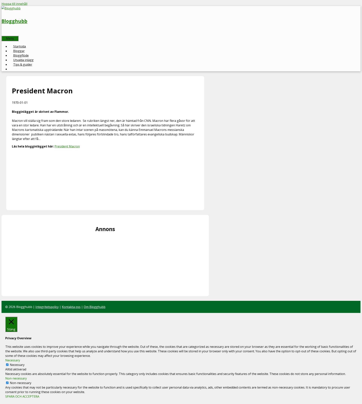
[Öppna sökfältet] (6, 33)
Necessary (17, 365)
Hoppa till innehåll (14, 4)
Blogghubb (14, 21)
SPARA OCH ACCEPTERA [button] (22, 396)
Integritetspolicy (47, 307)
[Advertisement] (105, 178)
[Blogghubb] (11, 8)
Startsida (19, 46)
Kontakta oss (71, 307)
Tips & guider (22, 64)
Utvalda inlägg (23, 60)
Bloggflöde (21, 55)
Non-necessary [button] (16, 378)
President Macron (67, 146)
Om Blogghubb (94, 307)
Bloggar (19, 51)
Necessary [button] (12, 360)
